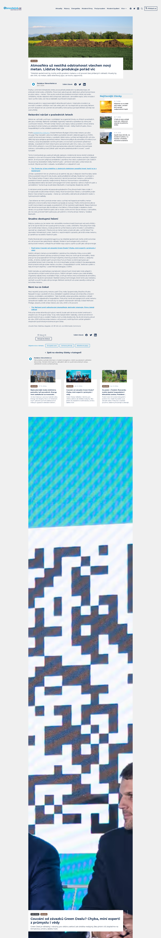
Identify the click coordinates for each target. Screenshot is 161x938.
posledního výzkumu (41, 133)
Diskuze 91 (43, 335)
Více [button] (123, 8)
